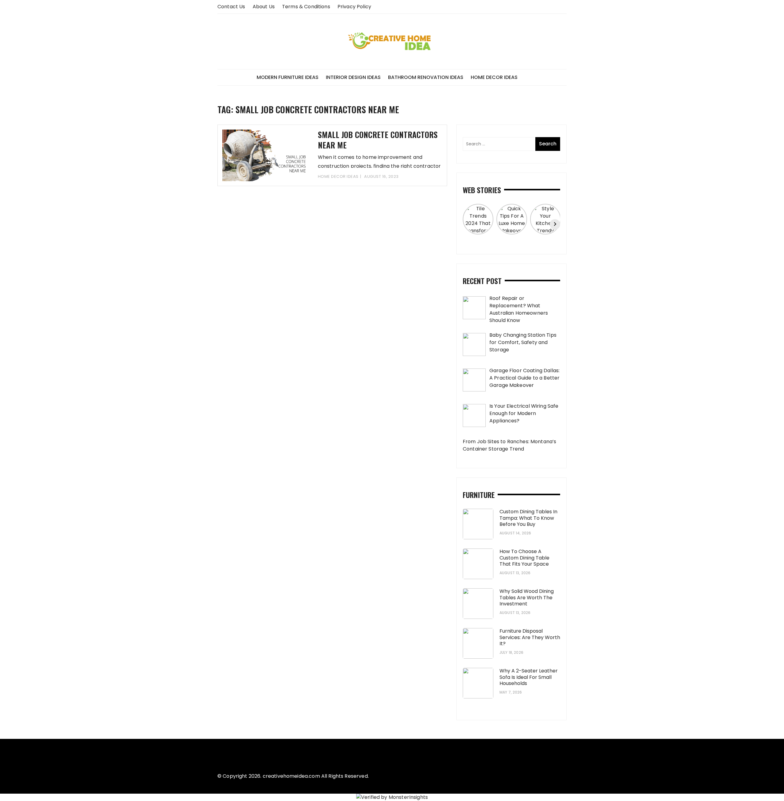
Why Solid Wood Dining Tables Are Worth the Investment (526, 598)
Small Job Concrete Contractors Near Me (378, 140)
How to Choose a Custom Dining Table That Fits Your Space (524, 558)
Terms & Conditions (306, 6)
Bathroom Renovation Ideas (425, 77)
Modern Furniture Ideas (287, 77)
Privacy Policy (354, 6)
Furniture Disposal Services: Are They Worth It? (529, 637)
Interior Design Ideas (353, 77)
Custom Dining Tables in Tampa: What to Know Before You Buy (528, 518)
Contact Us (231, 6)
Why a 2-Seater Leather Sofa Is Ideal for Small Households (528, 677)
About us (264, 6)
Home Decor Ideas (494, 77)
